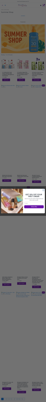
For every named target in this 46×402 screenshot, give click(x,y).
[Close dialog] (43, 190)
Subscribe (34, 206)
